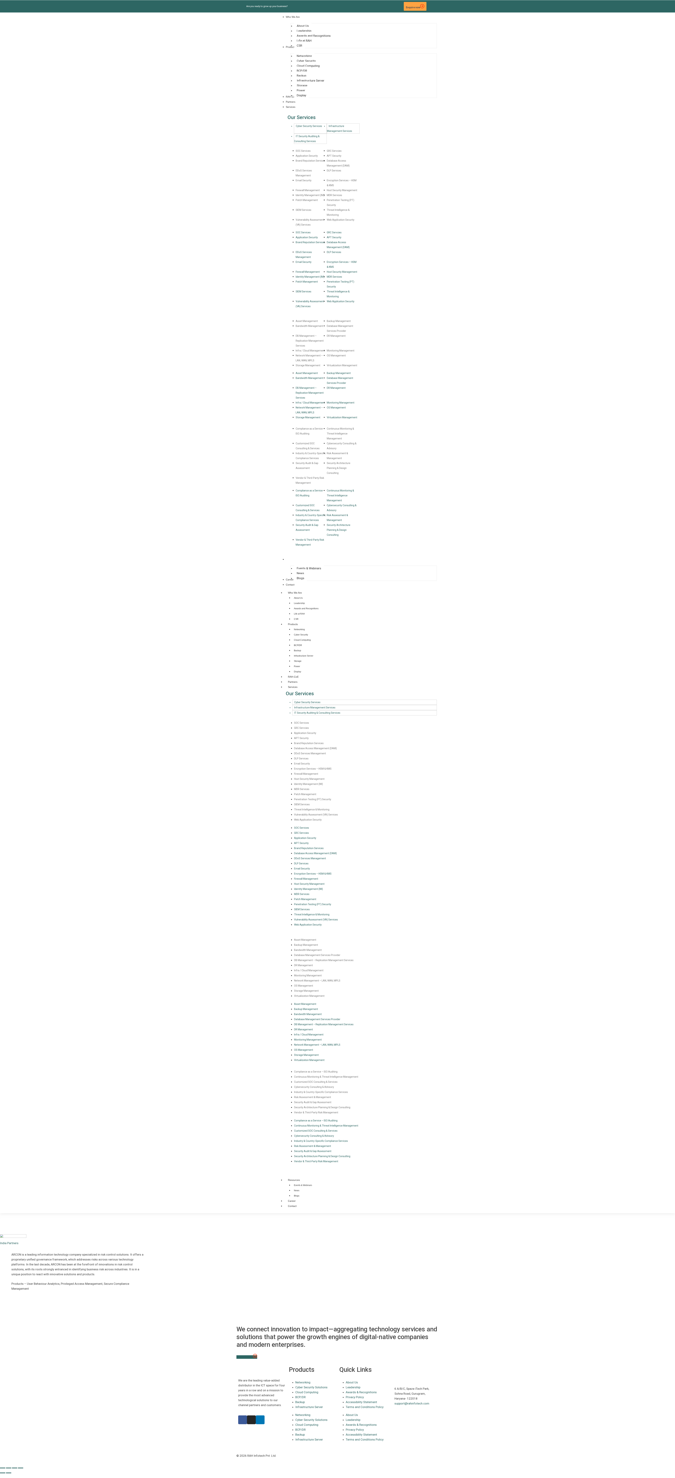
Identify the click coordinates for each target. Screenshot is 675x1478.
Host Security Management (342, 190)
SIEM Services (303, 210)
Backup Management (339, 321)
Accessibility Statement (361, 1402)
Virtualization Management (342, 365)
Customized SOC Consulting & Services (316, 1081)
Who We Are (295, 592)
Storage (297, 661)
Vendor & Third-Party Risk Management (316, 1112)
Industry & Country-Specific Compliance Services (321, 1092)
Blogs (296, 1196)
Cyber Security (301, 635)
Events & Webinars (303, 1185)
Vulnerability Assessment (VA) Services (316, 814)
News (296, 1190)
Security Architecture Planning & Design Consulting (338, 468)
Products (293, 624)
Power (297, 666)
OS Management (336, 355)
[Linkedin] (260, 1419)
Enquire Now (244, 1357)
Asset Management (307, 321)
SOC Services (303, 150)
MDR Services (334, 195)
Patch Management (307, 200)
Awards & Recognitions (361, 1392)
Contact (292, 1206)
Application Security (307, 155)
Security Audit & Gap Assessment (312, 1102)
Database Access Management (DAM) (315, 748)
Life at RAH (299, 614)
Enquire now (413, 7)
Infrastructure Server (303, 656)
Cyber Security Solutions (311, 1387)
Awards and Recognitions (306, 608)
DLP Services (334, 170)
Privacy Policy (355, 1397)
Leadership (299, 603)
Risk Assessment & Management (312, 1097)
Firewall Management (308, 190)
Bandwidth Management (309, 326)
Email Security (303, 180)
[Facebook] (242, 1419)
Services (292, 687)
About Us (298, 598)
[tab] (310, 128)
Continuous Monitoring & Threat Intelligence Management (340, 433)
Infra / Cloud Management (310, 350)
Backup (297, 650)
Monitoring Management (340, 350)
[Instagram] (398, 6)
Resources (294, 1180)
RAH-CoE (293, 676)
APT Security (334, 155)
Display (297, 671)
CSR (296, 619)
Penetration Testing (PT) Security (312, 799)
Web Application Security (340, 219)
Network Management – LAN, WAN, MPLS (317, 980)
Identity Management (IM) (310, 195)
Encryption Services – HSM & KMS (313, 768)
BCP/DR (298, 645)
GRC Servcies (334, 150)
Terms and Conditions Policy (365, 1407)
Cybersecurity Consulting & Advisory (314, 1087)
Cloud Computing (302, 640)
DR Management (336, 335)
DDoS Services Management (310, 753)
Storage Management (308, 365)
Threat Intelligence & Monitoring (311, 809)
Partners (292, 681)
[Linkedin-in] (392, 6)
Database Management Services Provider (317, 955)
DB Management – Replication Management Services (310, 340)
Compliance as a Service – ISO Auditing (316, 1071)
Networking (299, 629)
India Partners (9, 1243)
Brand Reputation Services (310, 160)
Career (292, 1200)
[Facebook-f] (386, 6)
